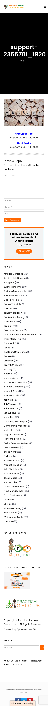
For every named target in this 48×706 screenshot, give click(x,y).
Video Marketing (12, 508)
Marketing (9, 417)
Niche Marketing (12, 438)
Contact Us (16, 664)
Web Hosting (10, 512)
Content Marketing (14, 317)
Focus (7, 347)
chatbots (9, 308)
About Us (8, 660)
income (8, 373)
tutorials (8, 499)
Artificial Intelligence (15, 278)
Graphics (8, 360)
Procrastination (12, 460)
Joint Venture (11, 408)
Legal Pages (21, 660)
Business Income (12, 286)
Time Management (14, 491)
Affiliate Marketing (13, 273)
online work (10, 451)
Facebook (9, 343)
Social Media (10, 478)
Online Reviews (11, 447)
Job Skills (8, 399)
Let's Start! (24, 251)
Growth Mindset (12, 365)
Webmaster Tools (13, 517)
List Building (10, 412)
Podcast (8, 456)
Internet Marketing (13, 386)
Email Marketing (12, 339)
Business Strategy (13, 295)
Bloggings (9, 282)
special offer (10, 482)
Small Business (11, 473)
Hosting (8, 369)
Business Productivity (15, 291)
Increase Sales (11, 378)
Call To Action (11, 299)
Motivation (9, 430)
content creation (13, 312)
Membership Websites (15, 425)
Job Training (10, 404)
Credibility (9, 326)
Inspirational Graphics (15, 382)
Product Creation (13, 465)
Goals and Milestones (15, 352)
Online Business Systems (17, 443)
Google (8, 356)
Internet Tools (11, 391)
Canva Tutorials (12, 304)
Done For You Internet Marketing (21, 334)
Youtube (8, 521)
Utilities (7, 504)
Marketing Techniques (15, 421)
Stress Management (14, 486)
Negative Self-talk (13, 434)
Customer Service (13, 330)
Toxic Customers (13, 495)
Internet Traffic (12, 395)
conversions (10, 321)
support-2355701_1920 (25, 51)
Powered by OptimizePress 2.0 (20, 629)
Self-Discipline (11, 469)
